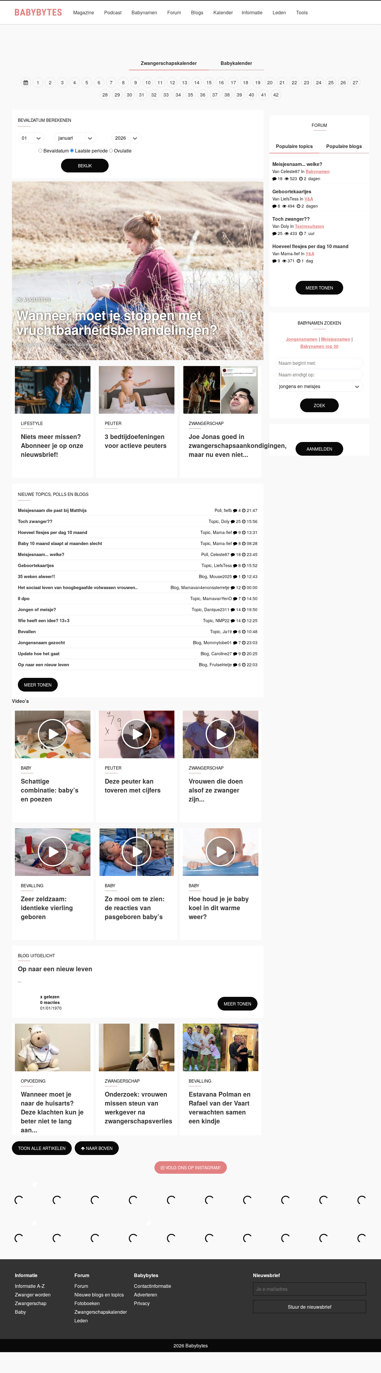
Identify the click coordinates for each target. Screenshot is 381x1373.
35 (190, 94)
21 (282, 82)
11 (160, 82)
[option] (190, 88)
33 (166, 94)
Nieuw (223, 26)
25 (331, 82)
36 (202, 94)
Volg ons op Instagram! (192, 1167)
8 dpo (23, 598)
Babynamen (144, 12)
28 (105, 94)
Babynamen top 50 (319, 346)
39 (239, 94)
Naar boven (99, 1148)
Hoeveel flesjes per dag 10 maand (52, 532)
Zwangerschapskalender (264, 26)
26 (343, 82)
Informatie (252, 12)
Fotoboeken (87, 1303)
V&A (202, 26)
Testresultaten (309, 226)
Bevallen (27, 631)
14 (196, 82)
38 (227, 94)
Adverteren (145, 1294)
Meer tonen (37, 685)
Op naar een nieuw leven (43, 664)
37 (215, 94)
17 (233, 82)
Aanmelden (319, 449)
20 (270, 82)
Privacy (142, 1303)
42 (276, 94)
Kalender (223, 12)
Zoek (319, 405)
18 (245, 82)
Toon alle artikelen (41, 1148)
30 (129, 94)
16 (221, 82)
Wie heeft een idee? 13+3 (43, 620)
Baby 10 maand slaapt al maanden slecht (60, 543)
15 (209, 82)
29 (117, 94)
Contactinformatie (152, 1285)
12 (172, 82)
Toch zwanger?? (35, 521)
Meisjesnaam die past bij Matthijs (52, 510)
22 (294, 82)
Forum (174, 12)
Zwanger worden (110, 26)
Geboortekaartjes (36, 565)
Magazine (83, 12)
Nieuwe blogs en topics (99, 1294)
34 (178, 94)
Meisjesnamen (335, 339)
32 (154, 94)
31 (141, 94)
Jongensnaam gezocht (41, 642)
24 (318, 82)
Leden (279, 12)
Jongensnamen (302, 339)
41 (263, 94)
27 (355, 82)
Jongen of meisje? (37, 609)
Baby (181, 26)
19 (257, 82)
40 (251, 94)
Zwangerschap (151, 26)
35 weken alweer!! (36, 576)
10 (148, 82)
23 (306, 82)
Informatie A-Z (30, 1285)
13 (184, 82)
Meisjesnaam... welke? (41, 554)
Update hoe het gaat (39, 653)
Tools (302, 12)
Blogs (197, 12)
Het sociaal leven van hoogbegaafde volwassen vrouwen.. (78, 587)
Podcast (112, 12)
